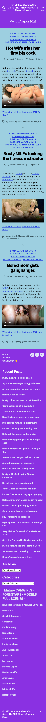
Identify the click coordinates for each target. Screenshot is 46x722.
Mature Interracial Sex (23, 256)
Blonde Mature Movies (23, 136)
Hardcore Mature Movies (23, 39)
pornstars (34, 236)
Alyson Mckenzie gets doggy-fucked (21, 383)
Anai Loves (7, 678)
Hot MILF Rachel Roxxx (13, 394)
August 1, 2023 (36, 276)
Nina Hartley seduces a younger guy (20, 417)
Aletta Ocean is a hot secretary (18, 463)
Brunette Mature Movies (23, 34)
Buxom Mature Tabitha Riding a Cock (21, 545)
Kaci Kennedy (9, 627)
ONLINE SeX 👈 (9, 361)
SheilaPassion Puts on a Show (17, 557)
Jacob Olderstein (16, 59)
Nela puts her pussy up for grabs (18, 434)
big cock (11, 71)
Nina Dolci (7, 610)
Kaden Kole (8, 633)
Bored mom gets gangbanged (23, 268)
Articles (6, 357)
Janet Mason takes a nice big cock (19, 511)
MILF (19, 173)
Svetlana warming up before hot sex (20, 457)
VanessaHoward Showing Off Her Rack (22, 551)
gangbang (19, 291)
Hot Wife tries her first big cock (23, 50)
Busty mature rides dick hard (17, 378)
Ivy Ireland (7, 661)
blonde (8, 236)
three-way (7, 179)
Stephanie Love (10, 638)
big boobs (10, 121)
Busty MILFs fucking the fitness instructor (23, 156)
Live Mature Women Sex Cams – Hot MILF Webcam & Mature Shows (18, 714)
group (24, 341)
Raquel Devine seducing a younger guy (22, 494)
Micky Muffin (8, 689)
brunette (30, 71)
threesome (14, 239)
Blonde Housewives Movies (23, 134)
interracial (7, 291)
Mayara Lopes (9, 666)
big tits (8, 341)
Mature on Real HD (31, 42)
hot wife (34, 121)
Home (5, 354)
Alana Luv (7, 655)
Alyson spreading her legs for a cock (21, 389)
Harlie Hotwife (9, 672)
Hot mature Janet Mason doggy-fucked (22, 500)
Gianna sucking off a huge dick (18, 406)
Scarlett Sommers (11, 616)
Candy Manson (18, 236)
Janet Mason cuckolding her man (19, 488)
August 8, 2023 (35, 165)
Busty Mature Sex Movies (23, 37)
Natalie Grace (9, 695)
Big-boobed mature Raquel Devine (19, 423)
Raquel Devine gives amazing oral (19, 428)
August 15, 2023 (36, 59)
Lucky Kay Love (10, 644)
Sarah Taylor (9, 683)
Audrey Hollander (11, 650)
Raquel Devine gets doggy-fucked (19, 505)
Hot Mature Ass (13, 42)
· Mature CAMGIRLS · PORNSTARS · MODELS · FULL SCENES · (20, 594)
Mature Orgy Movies (23, 148)
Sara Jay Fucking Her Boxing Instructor (22, 540)
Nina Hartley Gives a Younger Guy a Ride (22, 605)
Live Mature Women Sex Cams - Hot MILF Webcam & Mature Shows (23, 7)
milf (40, 121)
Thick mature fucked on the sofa (18, 411)
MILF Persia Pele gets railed (16, 517)
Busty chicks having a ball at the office (21, 400)
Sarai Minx (7, 621)
